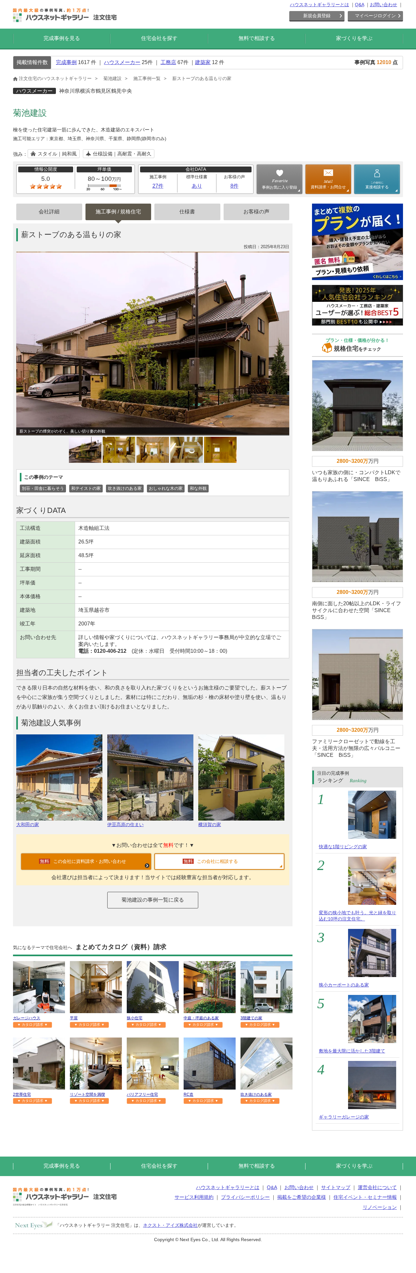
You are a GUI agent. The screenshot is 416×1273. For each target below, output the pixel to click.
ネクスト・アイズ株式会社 (170, 1225)
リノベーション (380, 1207)
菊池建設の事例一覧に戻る (153, 900)
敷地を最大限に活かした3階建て (352, 1050)
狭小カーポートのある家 (344, 984)
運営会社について (377, 1187)
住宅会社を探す (159, 38)
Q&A (359, 4)
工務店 (168, 62)
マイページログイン (375, 15)
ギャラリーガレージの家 (344, 1116)
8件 (234, 186)
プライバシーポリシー (245, 1197)
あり (197, 186)
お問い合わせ (383, 4)
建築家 (203, 62)
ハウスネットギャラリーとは (319, 4)
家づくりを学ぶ (354, 38)
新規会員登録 (317, 15)
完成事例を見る (62, 38)
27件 (157, 186)
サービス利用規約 (194, 1197)
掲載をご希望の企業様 (301, 1197)
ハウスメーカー (122, 62)
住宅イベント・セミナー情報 (365, 1197)
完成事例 (66, 62)
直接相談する (377, 185)
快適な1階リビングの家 (343, 846)
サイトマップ (335, 1187)
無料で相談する (257, 38)
